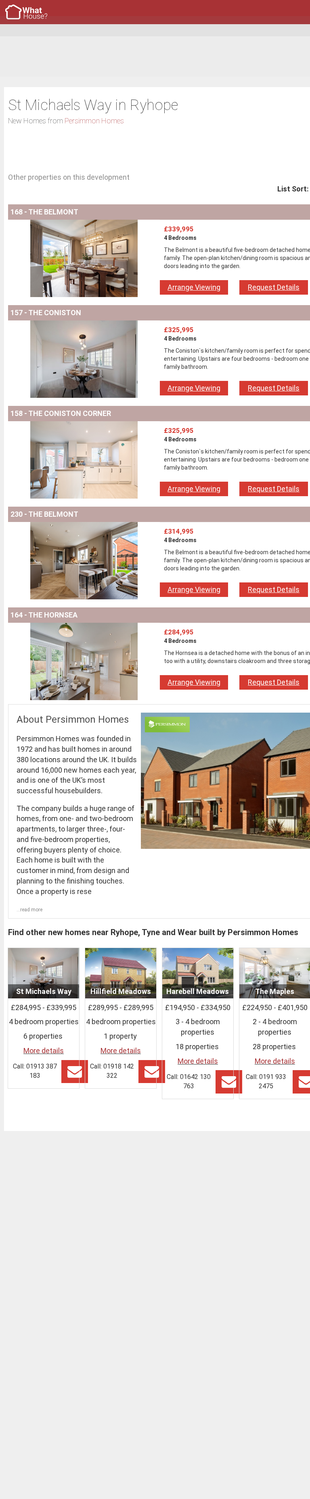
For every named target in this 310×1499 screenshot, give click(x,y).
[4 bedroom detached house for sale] (84, 224)
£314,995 (179, 531)
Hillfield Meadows (120, 991)
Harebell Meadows (197, 991)
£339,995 (179, 229)
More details (43, 1050)
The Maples (274, 991)
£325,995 (179, 330)
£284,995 (179, 632)
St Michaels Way (43, 991)
